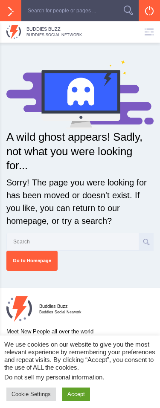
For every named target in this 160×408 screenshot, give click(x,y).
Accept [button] (76, 394)
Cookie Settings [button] (31, 394)
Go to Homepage (32, 260)
